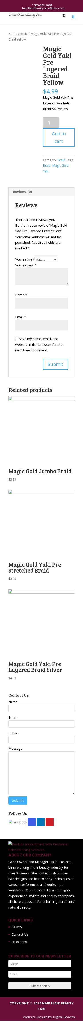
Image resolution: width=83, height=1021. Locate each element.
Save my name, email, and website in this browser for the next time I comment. (39, 344)
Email (20, 317)
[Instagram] (32, 822)
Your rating (25, 259)
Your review (25, 265)
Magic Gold (60, 165)
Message (15, 748)
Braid (24, 33)
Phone (13, 733)
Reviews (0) (22, 191)
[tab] (41, 191)
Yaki (46, 171)
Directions (19, 941)
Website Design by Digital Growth (49, 1017)
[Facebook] (17, 822)
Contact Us (20, 934)
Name (21, 295)
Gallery (17, 927)
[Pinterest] (50, 822)
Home (12, 33)
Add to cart (59, 137)
